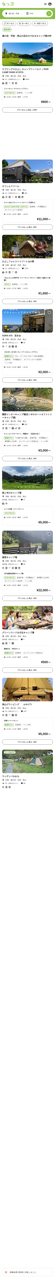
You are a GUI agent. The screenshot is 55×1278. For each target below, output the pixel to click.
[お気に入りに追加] (49, 46)
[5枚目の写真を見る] (33, 63)
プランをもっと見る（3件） (27, 301)
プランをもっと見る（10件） (27, 110)
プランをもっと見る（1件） (27, 598)
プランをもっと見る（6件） (27, 227)
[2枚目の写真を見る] (21, 63)
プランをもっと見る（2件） (27, 458)
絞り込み (10, 23)
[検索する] (49, 13)
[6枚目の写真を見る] (36, 63)
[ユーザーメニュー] (48, 4)
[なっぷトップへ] (8, 4)
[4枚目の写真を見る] (29, 63)
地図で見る (41, 23)
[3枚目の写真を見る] (25, 63)
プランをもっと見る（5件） (27, 380)
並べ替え (25, 23)
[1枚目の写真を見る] (18, 63)
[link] (27, 78)
